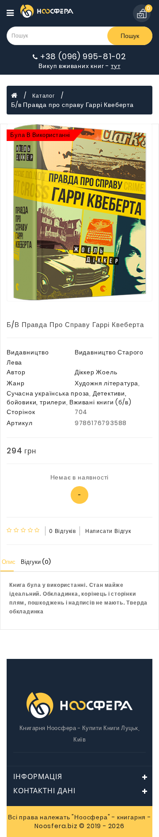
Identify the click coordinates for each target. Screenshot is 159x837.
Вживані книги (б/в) (100, 402)
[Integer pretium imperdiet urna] (79, 212)
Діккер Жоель (96, 372)
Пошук (130, 35)
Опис (8, 562)
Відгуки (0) (36, 562)
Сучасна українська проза (48, 393)
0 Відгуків (62, 531)
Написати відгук (108, 531)
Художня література (106, 383)
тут (115, 65)
